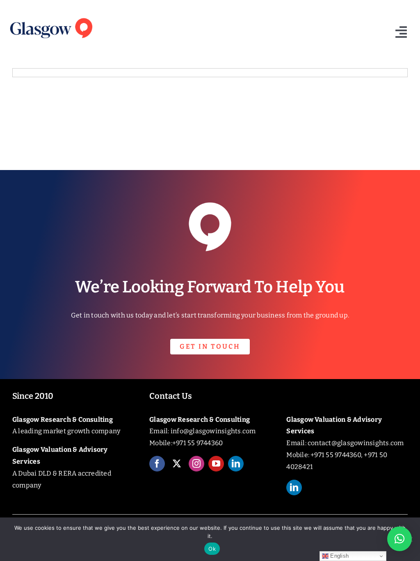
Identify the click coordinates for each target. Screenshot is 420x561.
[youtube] (216, 463)
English (339, 556)
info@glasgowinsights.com (213, 431)
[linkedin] (236, 463)
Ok (212, 548)
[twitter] (177, 463)
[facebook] (157, 463)
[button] (399, 539)
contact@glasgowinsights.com (356, 443)
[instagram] (196, 463)
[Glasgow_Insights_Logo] (50, 17)
